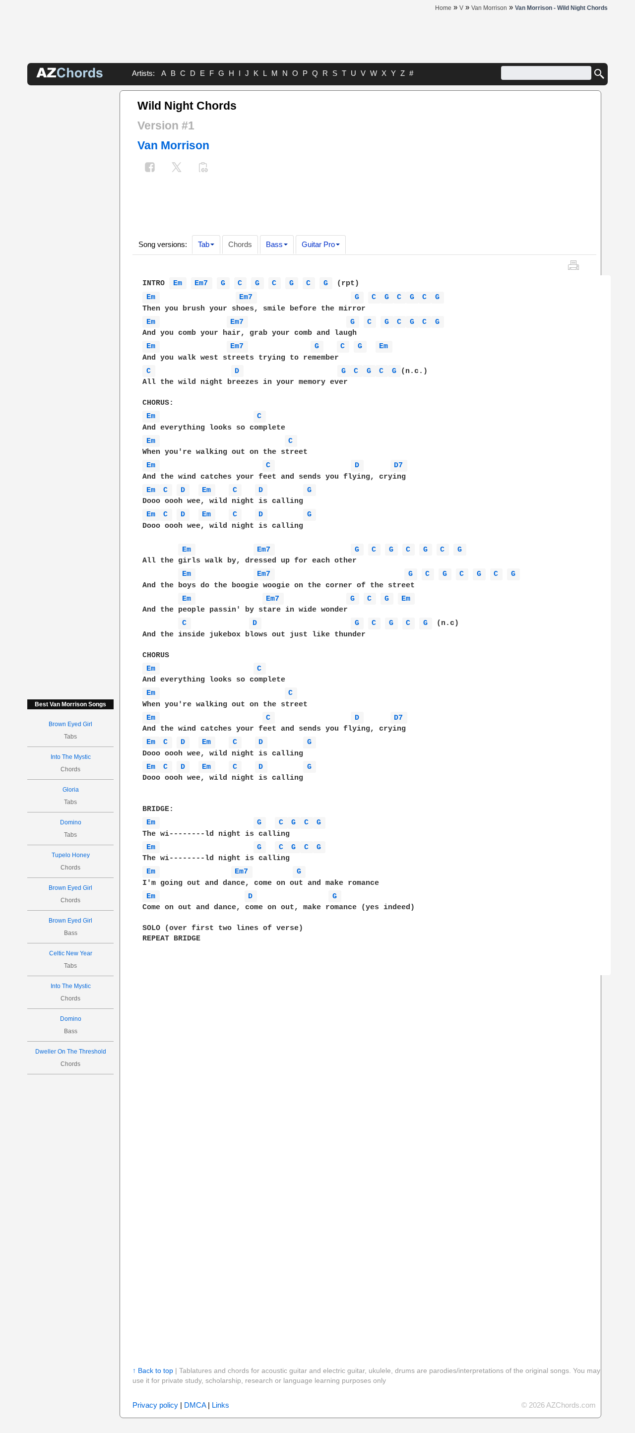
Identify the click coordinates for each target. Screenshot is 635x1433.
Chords (240, 244)
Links (220, 1405)
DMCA (195, 1405)
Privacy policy (155, 1405)
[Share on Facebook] (149, 168)
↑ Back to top (152, 1370)
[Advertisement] (70, 239)
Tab (203, 244)
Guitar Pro (318, 244)
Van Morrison (173, 145)
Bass (274, 244)
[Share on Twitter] (176, 168)
